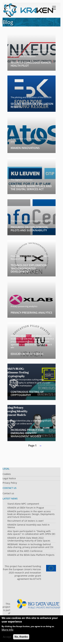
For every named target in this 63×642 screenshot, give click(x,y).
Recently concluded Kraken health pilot (31, 64)
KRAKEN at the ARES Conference (24, 551)
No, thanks (21, 636)
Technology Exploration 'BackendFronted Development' (29, 268)
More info (7, 629)
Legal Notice (9, 478)
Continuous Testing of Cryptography (27, 393)
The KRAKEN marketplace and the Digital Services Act (31, 187)
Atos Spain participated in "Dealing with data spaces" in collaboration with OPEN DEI (31, 532)
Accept (7, 637)
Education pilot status (27, 354)
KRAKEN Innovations (25, 148)
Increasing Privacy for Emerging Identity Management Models (27, 433)
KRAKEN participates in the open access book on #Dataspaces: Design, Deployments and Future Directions (31, 514)
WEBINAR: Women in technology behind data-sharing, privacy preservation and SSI (30, 546)
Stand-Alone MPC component (23, 503)
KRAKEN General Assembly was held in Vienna (28, 526)
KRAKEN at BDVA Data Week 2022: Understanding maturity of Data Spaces (28, 539)
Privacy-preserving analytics (31, 312)
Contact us (8, 493)
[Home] (28, 10)
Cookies (7, 474)
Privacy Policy (10, 482)
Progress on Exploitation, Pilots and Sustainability (29, 228)
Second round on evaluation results (32, 105)
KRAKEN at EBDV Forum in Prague (25, 507)
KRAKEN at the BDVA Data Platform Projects (30, 554)
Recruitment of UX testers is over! (25, 520)
